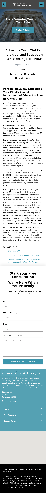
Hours (6, 409)
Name (6, 301)
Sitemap (38, 469)
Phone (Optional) (10, 312)
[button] (41, 4)
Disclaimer (7, 472)
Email (6, 324)
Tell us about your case (13, 335)
